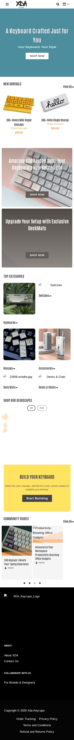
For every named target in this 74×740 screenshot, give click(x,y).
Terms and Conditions (37, 725)
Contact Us (11, 661)
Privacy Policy (48, 719)
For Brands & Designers (19, 682)
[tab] (31, 408)
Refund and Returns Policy (37, 731)
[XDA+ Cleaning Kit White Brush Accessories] (4, 431)
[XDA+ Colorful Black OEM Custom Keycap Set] (4, 418)
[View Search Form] (58, 4)
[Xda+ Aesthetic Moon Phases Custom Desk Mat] (5, 426)
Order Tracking (26, 719)
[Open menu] (6, 4)
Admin (11, 562)
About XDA (11, 655)
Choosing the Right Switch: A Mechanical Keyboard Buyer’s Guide (47, 550)
